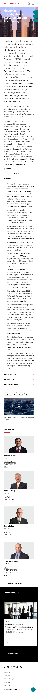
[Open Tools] (34, 20)
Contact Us (7, 685)
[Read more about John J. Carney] (19, 480)
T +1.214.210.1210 (10, 570)
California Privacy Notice (10, 678)
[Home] (34, 12)
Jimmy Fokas (9, 526)
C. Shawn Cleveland (11, 561)
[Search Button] (29, 4)
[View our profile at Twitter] (8, 667)
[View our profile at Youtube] (17, 667)
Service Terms (7, 675)
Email (5, 467)
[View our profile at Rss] (21, 667)
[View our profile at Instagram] (14, 667)
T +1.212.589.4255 (10, 499)
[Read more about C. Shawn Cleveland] (19, 550)
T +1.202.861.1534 (10, 464)
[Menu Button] (33, 4)
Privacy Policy (7, 672)
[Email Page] (34, 16)
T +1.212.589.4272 (10, 535)
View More (9, 168)
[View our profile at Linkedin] (4, 667)
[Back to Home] (11, 3)
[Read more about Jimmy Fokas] (19, 515)
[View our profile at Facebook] (11, 667)
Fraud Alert (7, 682)
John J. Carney (9, 491)
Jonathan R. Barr (10, 455)
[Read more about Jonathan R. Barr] (19, 445)
